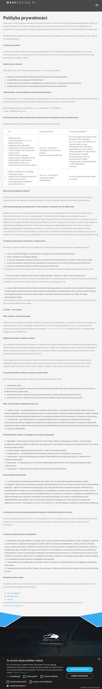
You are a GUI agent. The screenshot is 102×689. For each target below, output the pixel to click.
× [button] (99, 659)
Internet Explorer (13, 593)
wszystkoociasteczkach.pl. (13, 605)
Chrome (10, 599)
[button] (35, 685)
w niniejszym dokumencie (56, 329)
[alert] (51, 672)
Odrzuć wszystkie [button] (79, 676)
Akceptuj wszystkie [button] (80, 669)
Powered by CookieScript (90, 688)
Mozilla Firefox (13, 596)
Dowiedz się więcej (19, 672)
